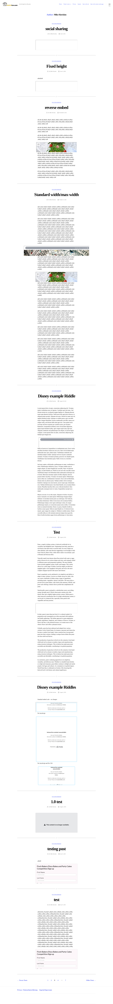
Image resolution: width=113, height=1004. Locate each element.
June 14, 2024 (63, 71)
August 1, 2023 (63, 806)
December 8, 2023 (63, 112)
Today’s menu (66, 4)
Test (56, 532)
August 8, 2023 (63, 537)
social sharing (56, 28)
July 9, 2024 (62, 33)
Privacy (74, 4)
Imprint (79, 4)
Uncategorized (56, 23)
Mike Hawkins (54, 33)
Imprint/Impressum (45, 990)
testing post (56, 848)
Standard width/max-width (56, 194)
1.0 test (56, 801)
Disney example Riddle (56, 396)
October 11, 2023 (62, 199)
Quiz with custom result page (96, 4)
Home (60, 4)
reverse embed (56, 107)
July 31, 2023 (63, 853)
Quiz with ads (86, 4)
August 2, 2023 (63, 692)
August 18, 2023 (63, 401)
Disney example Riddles (56, 687)
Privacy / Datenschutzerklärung (27, 990)
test (56, 899)
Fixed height (56, 66)
